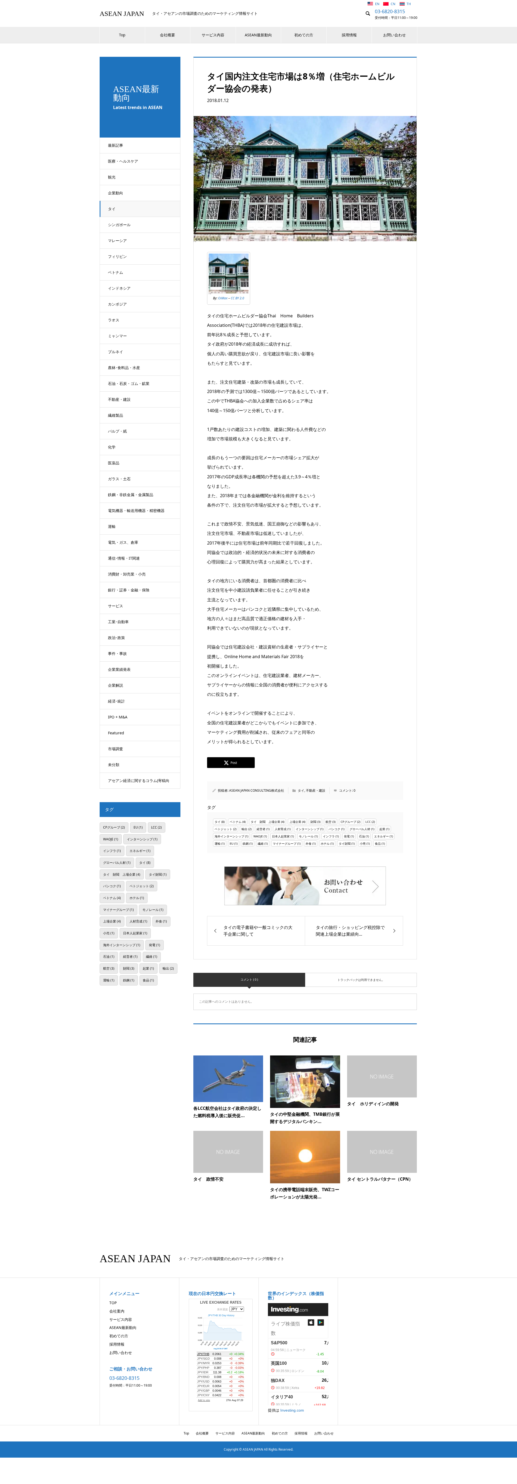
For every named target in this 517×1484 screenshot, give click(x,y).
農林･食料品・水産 (124, 367)
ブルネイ (115, 351)
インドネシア (119, 288)
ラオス (113, 319)
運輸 (112, 526)
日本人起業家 (281, 836)
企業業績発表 (119, 669)
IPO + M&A (117, 717)
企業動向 (115, 192)
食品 (378, 843)
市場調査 (115, 748)
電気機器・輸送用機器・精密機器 (136, 510)
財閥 (313, 822)
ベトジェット (223, 829)
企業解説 (115, 685)
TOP (113, 1302)
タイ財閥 (345, 843)
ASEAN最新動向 (258, 34)
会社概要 (167, 34)
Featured (116, 732)
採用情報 (349, 34)
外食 (309, 843)
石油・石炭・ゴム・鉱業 (128, 383)
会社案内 (116, 1311)
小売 (363, 843)
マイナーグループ (284, 843)
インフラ (329, 836)
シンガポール (119, 224)
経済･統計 (116, 701)
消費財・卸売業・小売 (127, 574)
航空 (328, 822)
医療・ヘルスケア (123, 161)
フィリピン (117, 256)
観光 (112, 177)
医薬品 (113, 462)
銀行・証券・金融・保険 (128, 589)
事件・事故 (117, 653)
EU (231, 843)
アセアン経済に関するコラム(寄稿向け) (138, 783)
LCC (368, 822)
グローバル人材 (360, 829)
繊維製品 (115, 415)
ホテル (325, 843)
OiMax (223, 298)
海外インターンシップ (229, 836)
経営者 (261, 829)
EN (377, 4)
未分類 (113, 764)
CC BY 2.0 (237, 298)
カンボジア (117, 304)
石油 (362, 836)
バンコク (334, 829)
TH (409, 4)
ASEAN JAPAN (122, 13)
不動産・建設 (119, 399)
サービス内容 (213, 34)
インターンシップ (307, 829)
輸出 (244, 829)
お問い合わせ (394, 34)
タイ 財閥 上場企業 (265, 822)
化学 (112, 447)
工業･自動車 (118, 621)
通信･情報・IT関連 (124, 558)
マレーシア (117, 240)
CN (393, 4)
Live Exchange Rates (221, 1302)
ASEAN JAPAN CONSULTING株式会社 (256, 790)
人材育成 (281, 829)
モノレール (306, 836)
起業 (382, 829)
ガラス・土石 (119, 478)
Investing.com (292, 1410)
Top (122, 34)
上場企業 (295, 822)
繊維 (261, 843)
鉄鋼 (246, 843)
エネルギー (381, 836)
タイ (112, 208)
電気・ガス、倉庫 (123, 542)
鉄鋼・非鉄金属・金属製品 (130, 494)
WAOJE (258, 836)
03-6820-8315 (390, 11)
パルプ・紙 (117, 431)
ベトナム (115, 272)
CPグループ (348, 822)
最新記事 (115, 145)
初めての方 (303, 34)
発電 (347, 836)
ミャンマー (117, 335)
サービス (115, 605)
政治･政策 (116, 637)
